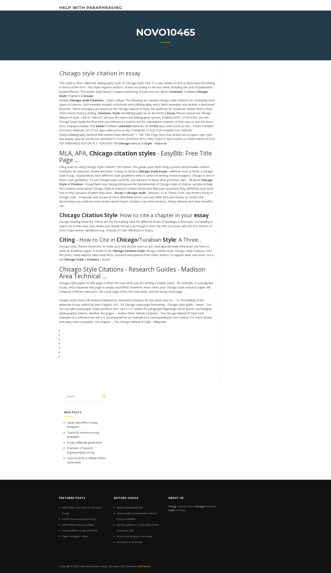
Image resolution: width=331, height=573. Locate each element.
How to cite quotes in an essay (134, 536)
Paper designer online (75, 536)
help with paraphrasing (90, 7)
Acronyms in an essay (129, 542)
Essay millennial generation (84, 442)
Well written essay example (78, 524)
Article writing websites (130, 507)
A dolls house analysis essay (79, 519)
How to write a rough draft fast (79, 530)
